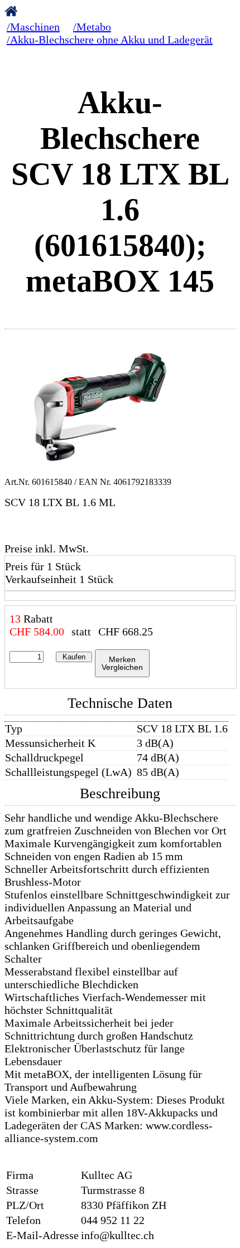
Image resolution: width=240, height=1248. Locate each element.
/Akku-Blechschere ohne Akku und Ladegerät (110, 39)
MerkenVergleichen (122, 663)
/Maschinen (33, 27)
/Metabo (92, 27)
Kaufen (74, 657)
